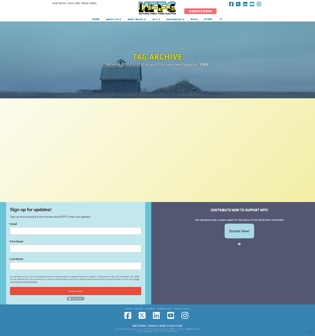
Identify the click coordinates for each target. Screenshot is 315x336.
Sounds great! (75, 291)
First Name (16, 241)
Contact (129, 309)
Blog (88, 161)
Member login (164, 309)
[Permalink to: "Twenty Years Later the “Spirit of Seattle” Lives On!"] (86, 126)
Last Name (16, 259)
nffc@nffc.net (192, 329)
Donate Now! (239, 231)
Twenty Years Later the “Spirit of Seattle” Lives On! (83, 154)
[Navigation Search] (221, 19)
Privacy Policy (182, 309)
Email (13, 224)
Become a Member (145, 309)
